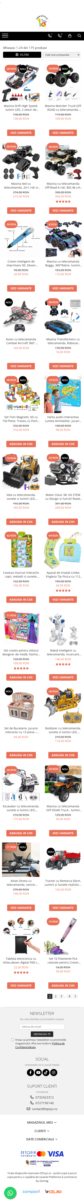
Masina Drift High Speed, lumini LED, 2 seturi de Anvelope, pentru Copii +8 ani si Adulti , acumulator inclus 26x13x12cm (21, 108)
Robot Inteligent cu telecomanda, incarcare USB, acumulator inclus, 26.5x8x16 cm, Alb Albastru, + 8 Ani (63, 652)
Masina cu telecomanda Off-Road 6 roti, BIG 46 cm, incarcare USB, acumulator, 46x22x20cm (63, 185)
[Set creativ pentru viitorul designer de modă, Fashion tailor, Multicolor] (21, 627)
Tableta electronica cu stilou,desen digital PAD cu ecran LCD (21, 960)
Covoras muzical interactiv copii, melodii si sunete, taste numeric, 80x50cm (21, 574)
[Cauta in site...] (79, 36)
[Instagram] (53, 1072)
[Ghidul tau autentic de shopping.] (31, 1192)
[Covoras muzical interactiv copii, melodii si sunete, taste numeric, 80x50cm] (21, 550)
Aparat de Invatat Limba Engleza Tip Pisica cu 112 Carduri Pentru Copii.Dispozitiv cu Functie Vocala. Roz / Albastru (63, 574)
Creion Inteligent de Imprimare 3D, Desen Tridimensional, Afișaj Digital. (21, 263)
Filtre (24, 55)
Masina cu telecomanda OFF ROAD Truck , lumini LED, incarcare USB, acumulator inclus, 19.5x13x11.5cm (63, 808)
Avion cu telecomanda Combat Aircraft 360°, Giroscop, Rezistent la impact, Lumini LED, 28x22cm (21, 341)
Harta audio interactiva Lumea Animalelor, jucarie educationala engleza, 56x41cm (63, 419)
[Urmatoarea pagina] (75, 996)
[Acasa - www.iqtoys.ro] (42, 22)
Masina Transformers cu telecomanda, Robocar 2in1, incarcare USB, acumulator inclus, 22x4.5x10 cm (63, 341)
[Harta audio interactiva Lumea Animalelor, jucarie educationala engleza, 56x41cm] (63, 394)
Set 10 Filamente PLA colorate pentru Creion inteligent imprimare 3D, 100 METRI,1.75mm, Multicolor (63, 960)
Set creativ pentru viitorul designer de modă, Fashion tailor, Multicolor (21, 652)
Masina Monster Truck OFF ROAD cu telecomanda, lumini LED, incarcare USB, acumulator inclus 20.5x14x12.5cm (63, 108)
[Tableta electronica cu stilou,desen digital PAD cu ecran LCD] (21, 936)
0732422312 (44, 1097)
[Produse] (5, 37)
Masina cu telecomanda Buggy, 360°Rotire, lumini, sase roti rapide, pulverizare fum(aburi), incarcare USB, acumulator (63, 263)
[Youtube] (38, 1072)
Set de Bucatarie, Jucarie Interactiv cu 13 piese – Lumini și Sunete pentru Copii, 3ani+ (21, 730)
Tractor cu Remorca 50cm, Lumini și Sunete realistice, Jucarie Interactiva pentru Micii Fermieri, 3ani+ (63, 883)
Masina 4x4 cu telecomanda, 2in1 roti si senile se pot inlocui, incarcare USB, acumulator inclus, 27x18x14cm (21, 185)
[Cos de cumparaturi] (69, 36)
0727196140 (44, 1103)
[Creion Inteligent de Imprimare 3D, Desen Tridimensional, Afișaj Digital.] (21, 238)
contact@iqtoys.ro (44, 1109)
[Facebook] (30, 1072)
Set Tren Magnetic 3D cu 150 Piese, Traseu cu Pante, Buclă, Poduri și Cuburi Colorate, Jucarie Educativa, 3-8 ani (21, 419)
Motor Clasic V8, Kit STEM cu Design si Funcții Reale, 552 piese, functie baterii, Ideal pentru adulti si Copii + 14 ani (63, 497)
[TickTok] (46, 1072)
